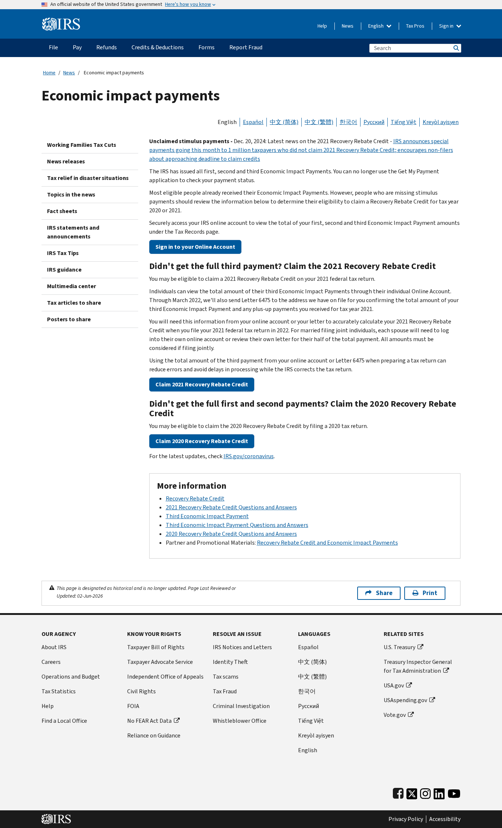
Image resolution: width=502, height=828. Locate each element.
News (348, 25)
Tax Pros (415, 25)
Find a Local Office (64, 721)
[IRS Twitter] (411, 792)
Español (253, 122)
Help (322, 25)
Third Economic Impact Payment (207, 516)
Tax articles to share (74, 303)
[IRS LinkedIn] (439, 792)
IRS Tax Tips (63, 253)
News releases (66, 161)
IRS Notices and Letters (242, 647)
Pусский (308, 706)
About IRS (54, 647)
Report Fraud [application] (245, 47)
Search (455, 48)
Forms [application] (206, 47)
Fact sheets (62, 211)
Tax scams (226, 676)
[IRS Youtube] (454, 792)
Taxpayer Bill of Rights (155, 647)
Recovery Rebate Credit (195, 498)
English (376, 25)
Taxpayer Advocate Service (160, 662)
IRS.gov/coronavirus (248, 456)
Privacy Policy (405, 819)
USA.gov (394, 685)
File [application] (53, 47)
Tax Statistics (59, 691)
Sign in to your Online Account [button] (195, 247)
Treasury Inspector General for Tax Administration (418, 666)
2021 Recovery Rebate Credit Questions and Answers (231, 507)
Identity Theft (230, 662)
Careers (51, 662)
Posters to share (69, 319)
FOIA (133, 706)
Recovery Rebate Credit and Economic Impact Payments (327, 542)
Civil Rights (141, 691)
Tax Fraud (225, 691)
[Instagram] (425, 792)
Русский (373, 122)
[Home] (61, 21)
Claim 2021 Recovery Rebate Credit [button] (201, 384)
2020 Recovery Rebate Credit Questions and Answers (231, 534)
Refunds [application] (106, 47)
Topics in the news (71, 194)
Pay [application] (77, 47)
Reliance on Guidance (153, 735)
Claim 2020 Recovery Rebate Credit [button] (201, 441)
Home (49, 72)
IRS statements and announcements (73, 232)
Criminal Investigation (241, 706)
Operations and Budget (71, 676)
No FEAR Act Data (149, 721)
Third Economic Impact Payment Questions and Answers (237, 525)
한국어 (348, 122)
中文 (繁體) (319, 122)
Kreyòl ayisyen (441, 122)
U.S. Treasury (399, 647)
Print (430, 593)
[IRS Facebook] (398, 792)
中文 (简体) (284, 122)
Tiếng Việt (403, 122)
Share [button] (384, 593)
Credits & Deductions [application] (158, 47)
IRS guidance (64, 269)
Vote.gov (395, 715)
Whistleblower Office (239, 721)
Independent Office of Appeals (165, 676)
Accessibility (444, 819)
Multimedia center (71, 286)
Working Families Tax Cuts (81, 145)
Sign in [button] (447, 25)
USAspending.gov (405, 700)
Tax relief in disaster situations (88, 178)
